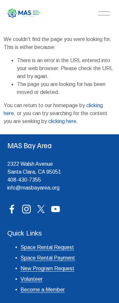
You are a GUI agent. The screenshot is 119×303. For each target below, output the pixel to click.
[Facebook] (12, 209)
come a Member (46, 289)
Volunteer (31, 279)
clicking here (62, 121)
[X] (41, 209)
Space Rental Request (47, 247)
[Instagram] (26, 209)
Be (23, 289)
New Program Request (47, 268)
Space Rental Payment (47, 258)
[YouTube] (55, 209)
